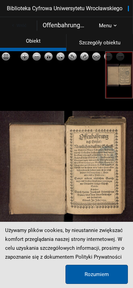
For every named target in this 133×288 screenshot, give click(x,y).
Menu (105, 26)
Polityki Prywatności (98, 257)
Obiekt (33, 41)
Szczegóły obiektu (99, 43)
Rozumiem (97, 274)
